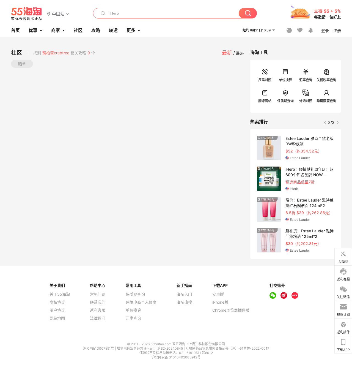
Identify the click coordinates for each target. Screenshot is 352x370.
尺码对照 (264, 80)
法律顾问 (97, 318)
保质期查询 (285, 101)
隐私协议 (57, 302)
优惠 (33, 30)
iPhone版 (220, 302)
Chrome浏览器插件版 (230, 310)
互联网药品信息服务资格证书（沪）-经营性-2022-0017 (227, 348)
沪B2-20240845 (170, 348)
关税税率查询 (326, 80)
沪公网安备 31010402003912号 (176, 357)
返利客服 (97, 310)
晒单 (22, 63)
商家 (55, 30)
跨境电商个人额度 (141, 302)
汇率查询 (305, 80)
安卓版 (218, 294)
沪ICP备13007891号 (99, 348)
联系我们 (97, 302)
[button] (58, 14)
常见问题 (97, 294)
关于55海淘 (60, 294)
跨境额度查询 (326, 101)
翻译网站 (264, 101)
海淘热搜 (184, 302)
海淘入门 (184, 294)
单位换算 (285, 80)
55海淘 (26, 13)
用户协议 (57, 310)
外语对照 (305, 101)
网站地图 (57, 318)
